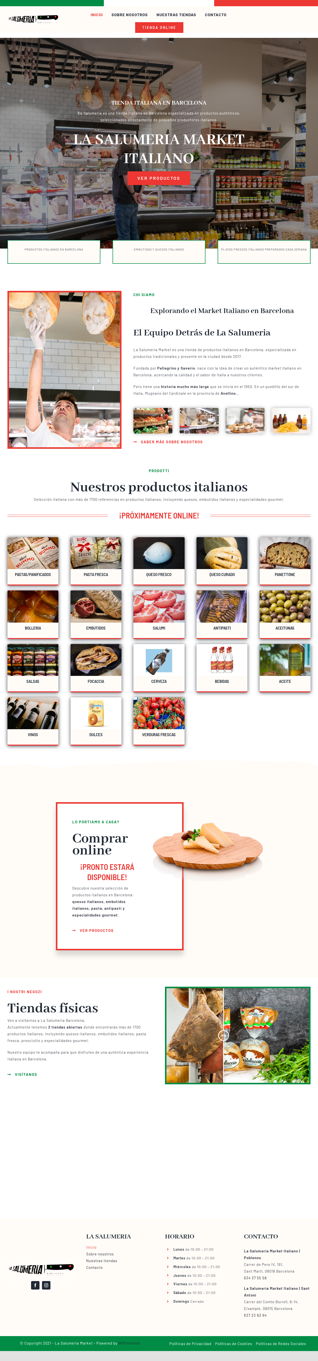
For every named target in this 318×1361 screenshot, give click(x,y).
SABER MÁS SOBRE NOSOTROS (172, 442)
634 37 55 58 (255, 1278)
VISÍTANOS (26, 1074)
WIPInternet (129, 1343)
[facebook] (35, 1285)
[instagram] (46, 1285)
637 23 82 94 (255, 1315)
